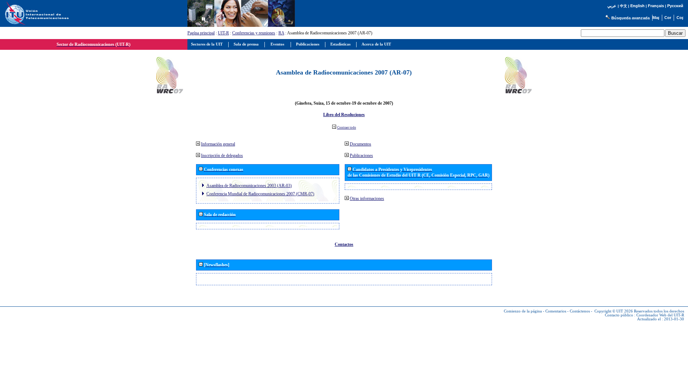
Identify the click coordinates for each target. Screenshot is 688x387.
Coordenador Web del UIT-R (660, 315)
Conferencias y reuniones (253, 32)
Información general (218, 144)
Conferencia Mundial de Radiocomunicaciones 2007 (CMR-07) (260, 193)
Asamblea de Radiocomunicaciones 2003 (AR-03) (249, 185)
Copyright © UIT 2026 (613, 311)
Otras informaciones (367, 198)
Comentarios (555, 311)
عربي (611, 6)
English (637, 6)
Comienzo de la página (523, 311)
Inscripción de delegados (222, 155)
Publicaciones (361, 155)
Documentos (360, 144)
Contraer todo (346, 127)
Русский (675, 6)
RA (281, 32)
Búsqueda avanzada (630, 18)
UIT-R (223, 32)
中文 (623, 6)
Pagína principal (201, 32)
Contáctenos (580, 311)
